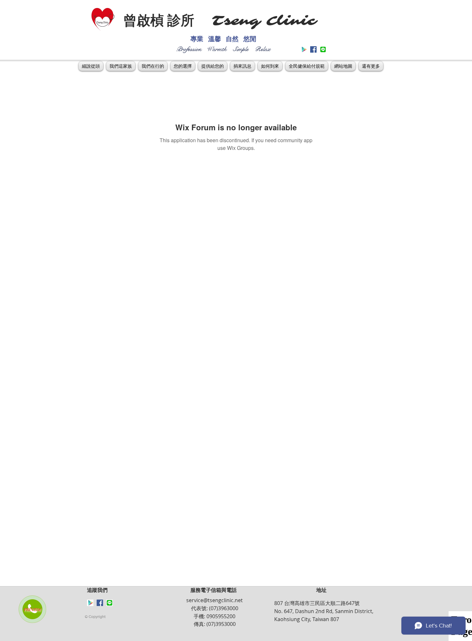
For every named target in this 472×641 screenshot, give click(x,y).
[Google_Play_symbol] (304, 49)
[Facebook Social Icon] (313, 49)
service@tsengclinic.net (214, 600)
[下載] (323, 49)
